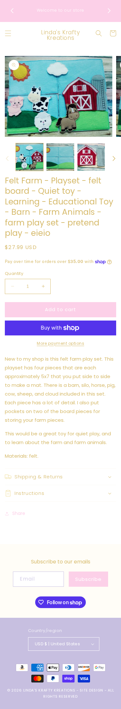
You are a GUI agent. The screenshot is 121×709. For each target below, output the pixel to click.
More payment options (60, 343)
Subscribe (88, 579)
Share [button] (18, 513)
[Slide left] (7, 158)
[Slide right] (114, 158)
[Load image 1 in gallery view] (29, 157)
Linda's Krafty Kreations (49, 690)
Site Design (91, 690)
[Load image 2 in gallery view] (60, 157)
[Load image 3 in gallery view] (91, 157)
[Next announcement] (109, 11)
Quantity (14, 273)
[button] (8, 33)
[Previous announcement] (12, 11)
